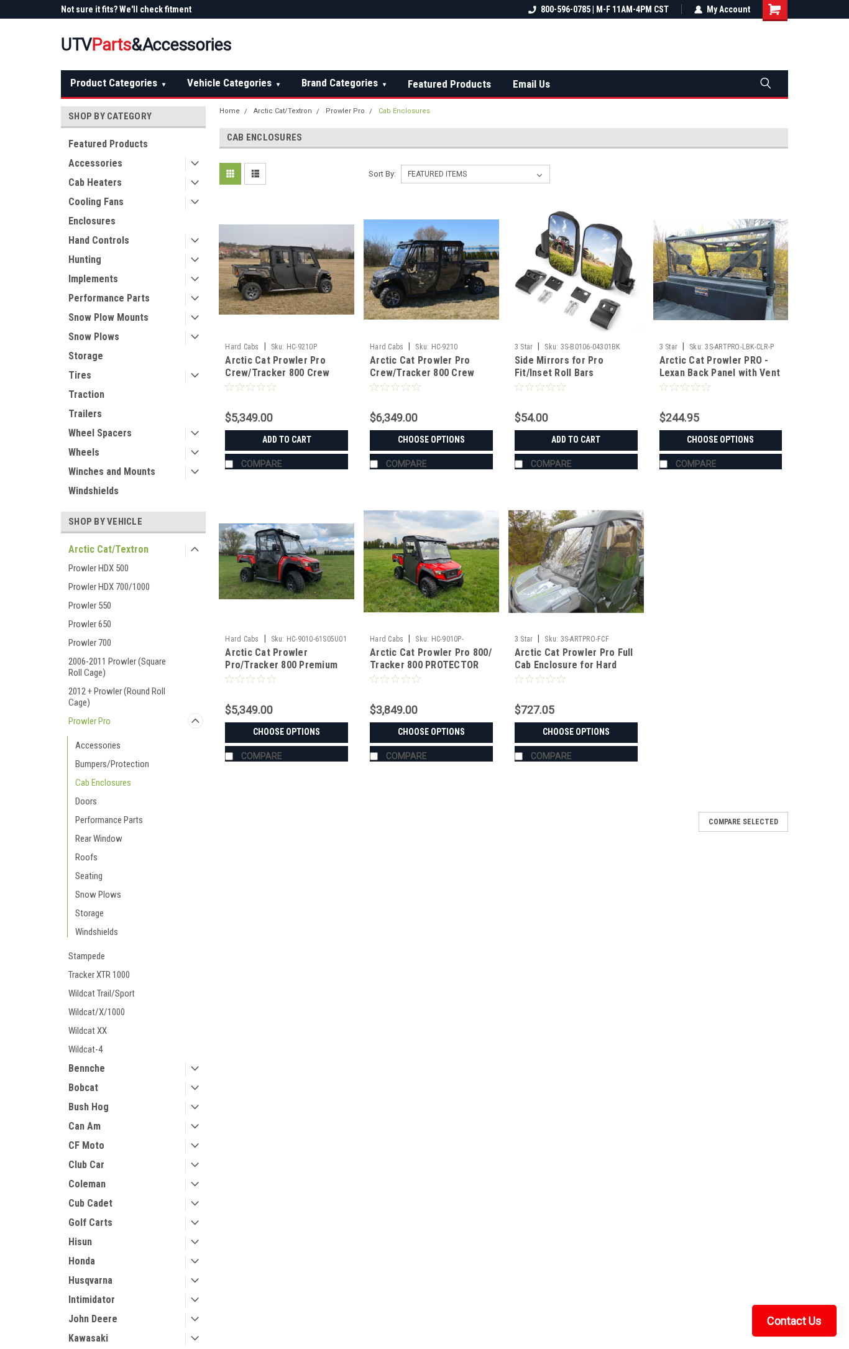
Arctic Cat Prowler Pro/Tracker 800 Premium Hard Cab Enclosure (281, 665)
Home (229, 111)
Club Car (86, 1165)
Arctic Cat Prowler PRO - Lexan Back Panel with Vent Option (720, 372)
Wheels (83, 452)
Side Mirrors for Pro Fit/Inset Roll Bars (559, 366)
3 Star (524, 347)
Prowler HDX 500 (98, 568)
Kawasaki (88, 1338)
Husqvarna (90, 1280)
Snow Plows (93, 337)
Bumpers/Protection (112, 764)
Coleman (87, 1184)
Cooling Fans (96, 202)
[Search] (765, 82)
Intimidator (91, 1299)
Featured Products (449, 84)
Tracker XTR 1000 (99, 974)
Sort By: (382, 173)
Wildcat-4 (85, 1049)
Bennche (86, 1068)
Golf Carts (90, 1222)
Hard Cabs (242, 347)
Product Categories (117, 82)
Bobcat (83, 1087)
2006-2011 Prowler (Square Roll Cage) (117, 667)
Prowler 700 (89, 642)
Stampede (86, 956)
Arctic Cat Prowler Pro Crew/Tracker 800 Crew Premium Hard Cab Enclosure (422, 378)
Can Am (84, 1126)
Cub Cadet (90, 1203)
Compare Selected (743, 821)
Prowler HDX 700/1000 (109, 586)
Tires (79, 375)
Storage (85, 356)
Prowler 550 (89, 605)
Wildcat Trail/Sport (101, 993)
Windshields (93, 491)
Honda (81, 1261)
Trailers (85, 414)
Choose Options (431, 439)
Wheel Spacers (100, 433)
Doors (86, 801)
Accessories (95, 163)
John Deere (92, 1319)
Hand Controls (98, 240)
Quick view (286, 328)
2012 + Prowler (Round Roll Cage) (116, 697)
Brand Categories (343, 82)
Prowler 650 (89, 624)
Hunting (84, 259)
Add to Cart (286, 439)
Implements (93, 279)
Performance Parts (109, 298)
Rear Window (98, 838)
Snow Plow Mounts (108, 317)
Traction (86, 394)
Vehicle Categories (233, 82)
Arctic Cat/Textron (108, 549)
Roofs (86, 857)
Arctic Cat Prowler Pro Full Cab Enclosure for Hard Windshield (574, 665)
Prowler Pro (89, 721)
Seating (89, 876)
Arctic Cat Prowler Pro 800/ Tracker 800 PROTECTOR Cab (431, 665)
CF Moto (86, 1145)
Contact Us (794, 1320)
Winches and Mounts (111, 471)
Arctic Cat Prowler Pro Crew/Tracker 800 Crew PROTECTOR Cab (277, 372)
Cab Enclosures (103, 782)
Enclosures (92, 221)
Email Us (531, 84)
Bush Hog (88, 1107)
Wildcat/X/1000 (96, 1012)
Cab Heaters (95, 182)
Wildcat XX (87, 1030)
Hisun (80, 1242)
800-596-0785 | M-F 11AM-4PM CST (605, 9)
